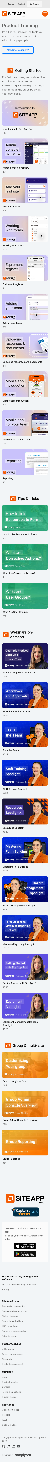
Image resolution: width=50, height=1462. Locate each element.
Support (11, 4)
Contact (21, 4)
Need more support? (18, 50)
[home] (13, 14)
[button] (45, 14)
